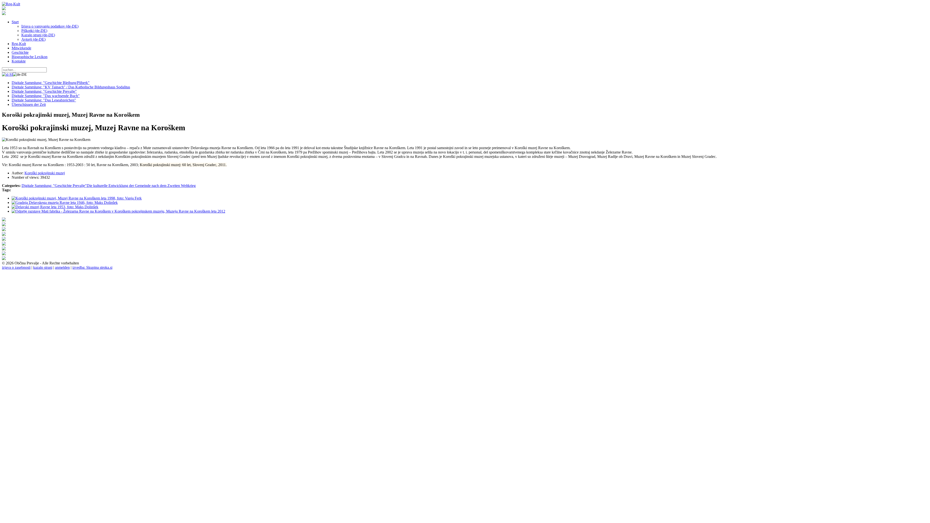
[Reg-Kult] (11, 4)
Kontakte (19, 61)
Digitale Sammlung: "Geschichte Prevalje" (54, 186)
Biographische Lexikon (29, 57)
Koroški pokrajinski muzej (44, 173)
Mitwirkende (21, 48)
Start (15, 22)
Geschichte (20, 52)
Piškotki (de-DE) (34, 31)
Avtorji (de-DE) (33, 39)
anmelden (62, 267)
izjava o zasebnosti (16, 267)
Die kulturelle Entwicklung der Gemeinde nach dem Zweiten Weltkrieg (141, 186)
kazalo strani (42, 267)
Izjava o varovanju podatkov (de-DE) (49, 26)
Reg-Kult (19, 44)
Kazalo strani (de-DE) (38, 35)
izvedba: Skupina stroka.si (92, 267)
